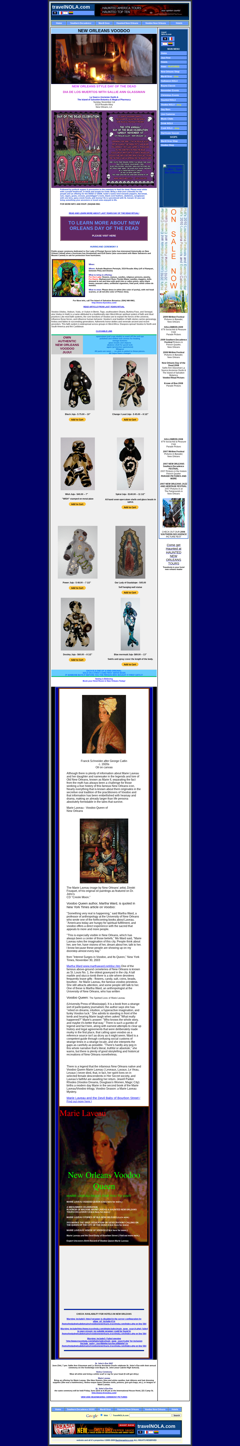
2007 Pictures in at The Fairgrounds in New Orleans (173, 489)
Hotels (179, 23)
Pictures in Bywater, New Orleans (173, 319)
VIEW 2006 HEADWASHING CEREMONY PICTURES (104, 1397)
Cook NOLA (166, 128)
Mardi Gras (104, 23)
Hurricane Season (170, 133)
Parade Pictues (173, 384)
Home (59, 23)
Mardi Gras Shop (169, 141)
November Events (169, 90)
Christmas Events (169, 95)
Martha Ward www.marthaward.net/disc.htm (94, 966)
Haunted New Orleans (127, 23)
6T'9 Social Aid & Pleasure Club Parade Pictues (173, 331)
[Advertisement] (120, 18)
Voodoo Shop (167, 145)
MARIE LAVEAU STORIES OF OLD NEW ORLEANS (98, 1217)
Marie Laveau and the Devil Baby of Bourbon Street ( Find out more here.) (103, 1235)
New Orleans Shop (169, 71)
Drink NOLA (166, 123)
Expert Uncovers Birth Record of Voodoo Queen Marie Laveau (97, 1241)
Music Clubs (166, 119)
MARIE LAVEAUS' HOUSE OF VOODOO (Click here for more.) (97, 1230)
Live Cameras (167, 114)
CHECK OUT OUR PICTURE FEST (174, 534)
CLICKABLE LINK (104, 331)
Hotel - (169, 66)
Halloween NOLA (169, 81)
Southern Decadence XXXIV (81, 1409)
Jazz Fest (165, 58)
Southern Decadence (80, 23)
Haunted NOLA (168, 100)
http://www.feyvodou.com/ (104, 1393)
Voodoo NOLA (167, 105)
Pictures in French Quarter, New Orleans (173, 343)
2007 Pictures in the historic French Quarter (173, 471)
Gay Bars (165, 109)
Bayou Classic (168, 86)
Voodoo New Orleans (155, 23)
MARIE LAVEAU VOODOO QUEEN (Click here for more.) (94, 1202)
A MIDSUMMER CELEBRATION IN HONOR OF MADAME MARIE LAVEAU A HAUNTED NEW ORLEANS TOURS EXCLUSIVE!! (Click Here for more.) (102, 1209)
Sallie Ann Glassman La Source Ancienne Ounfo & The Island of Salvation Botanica (173, 370)
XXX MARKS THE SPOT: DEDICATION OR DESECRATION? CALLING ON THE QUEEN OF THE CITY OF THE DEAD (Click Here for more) (102, 1223)
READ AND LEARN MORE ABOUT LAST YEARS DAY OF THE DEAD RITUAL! (104, 213)
